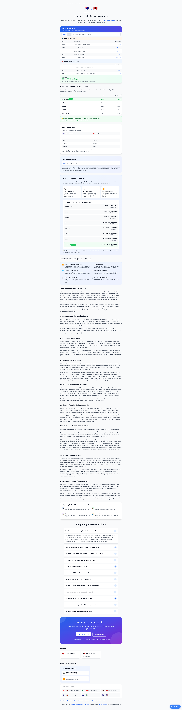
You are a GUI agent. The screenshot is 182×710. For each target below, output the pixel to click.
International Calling (69, 3)
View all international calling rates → (68, 700)
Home (61, 3)
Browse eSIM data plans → (84, 700)
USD (69, 34)
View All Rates (99, 634)
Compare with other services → (99, 700)
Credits (64, 34)
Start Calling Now (83, 634)
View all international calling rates (80, 704)
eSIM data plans (103, 704)
